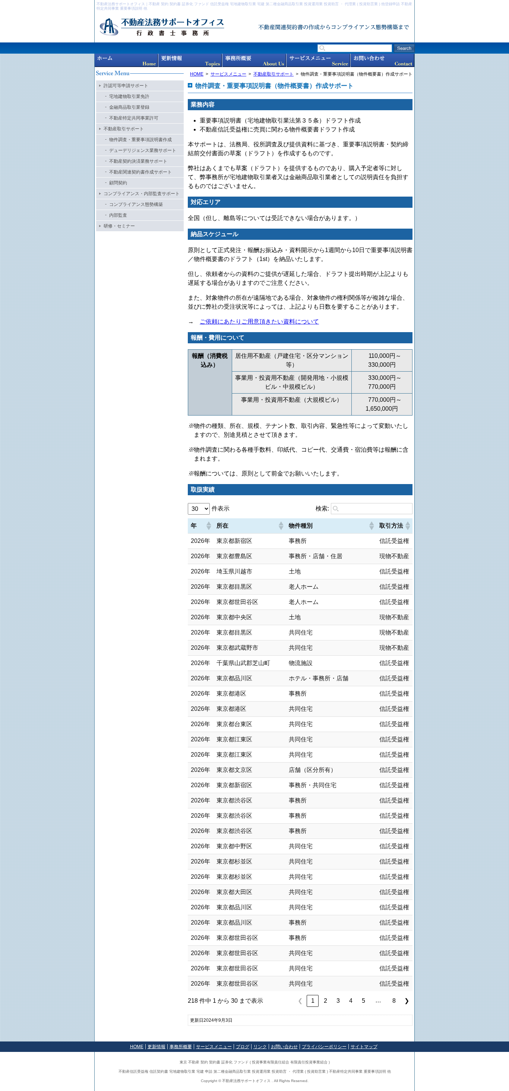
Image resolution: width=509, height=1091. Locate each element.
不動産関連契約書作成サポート (140, 172)
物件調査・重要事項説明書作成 (140, 139)
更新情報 (190, 60)
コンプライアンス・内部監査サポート (142, 193)
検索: (322, 508)
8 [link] (394, 1001)
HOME (196, 74)
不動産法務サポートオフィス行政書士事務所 (178, 27)
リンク (260, 1046)
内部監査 (118, 215)
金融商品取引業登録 (129, 107)
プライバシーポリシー (324, 1046)
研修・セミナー (119, 226)
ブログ (242, 1046)
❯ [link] (406, 1001)
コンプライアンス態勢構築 (136, 204)
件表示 (221, 508)
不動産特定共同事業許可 (133, 118)
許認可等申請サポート (126, 85)
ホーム (126, 60)
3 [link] (338, 1001)
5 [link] (363, 1001)
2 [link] (325, 1001)
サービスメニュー (318, 60)
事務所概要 (254, 60)
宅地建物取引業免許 (129, 96)
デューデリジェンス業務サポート (142, 150)
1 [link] (312, 1001)
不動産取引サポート (273, 74)
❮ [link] (300, 1001)
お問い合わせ (382, 60)
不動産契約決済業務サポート (138, 161)
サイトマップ (364, 1046)
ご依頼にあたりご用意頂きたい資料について (259, 321)
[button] (208, 525)
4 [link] (350, 1001)
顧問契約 (118, 182)
